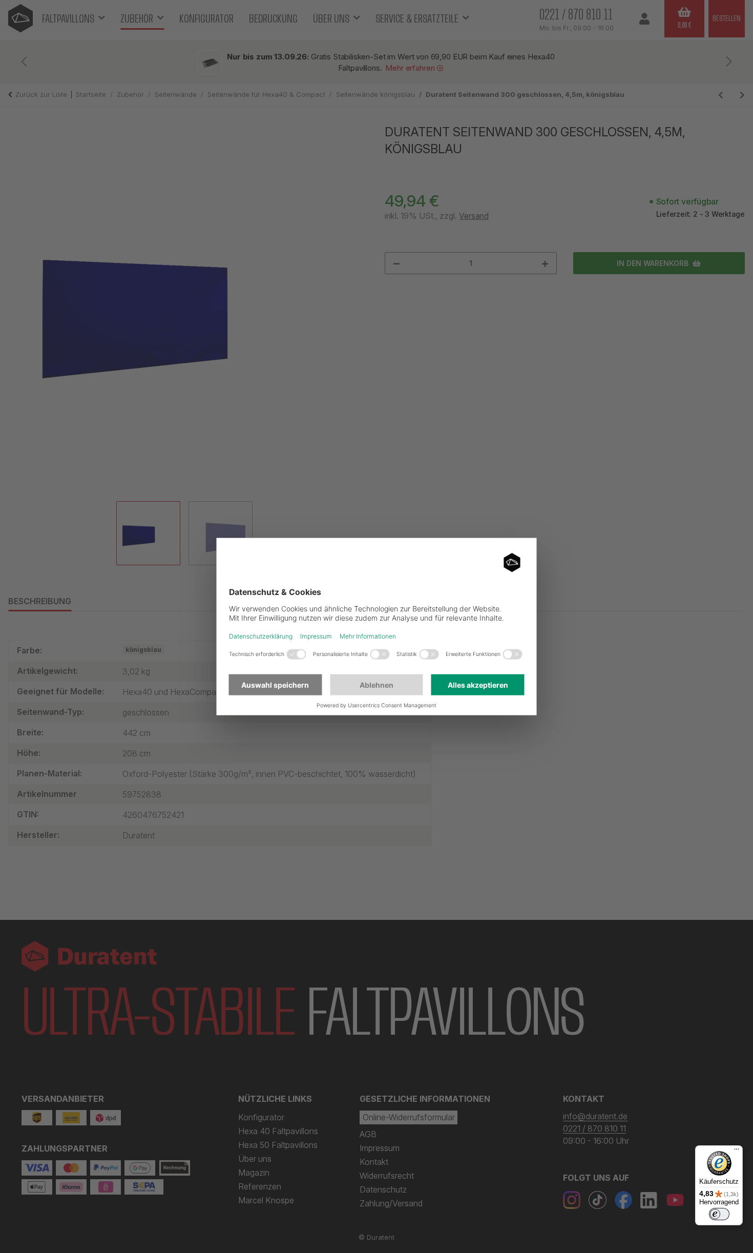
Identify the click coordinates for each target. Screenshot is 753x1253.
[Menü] (736, 1151)
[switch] (719, 1214)
